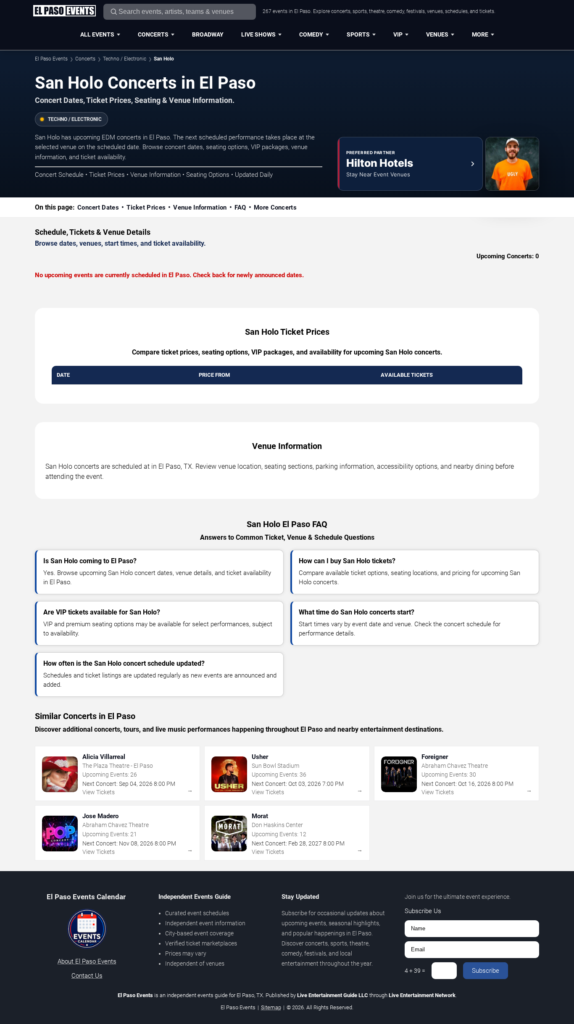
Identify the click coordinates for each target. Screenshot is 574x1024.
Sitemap (271, 1007)
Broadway (208, 34)
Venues (437, 34)
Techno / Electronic (124, 59)
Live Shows (258, 34)
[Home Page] (64, 11)
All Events (97, 34)
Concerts (153, 34)
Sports (358, 34)
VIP (398, 34)
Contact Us (87, 975)
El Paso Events (51, 59)
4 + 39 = (415, 970)
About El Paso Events (87, 961)
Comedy (311, 34)
